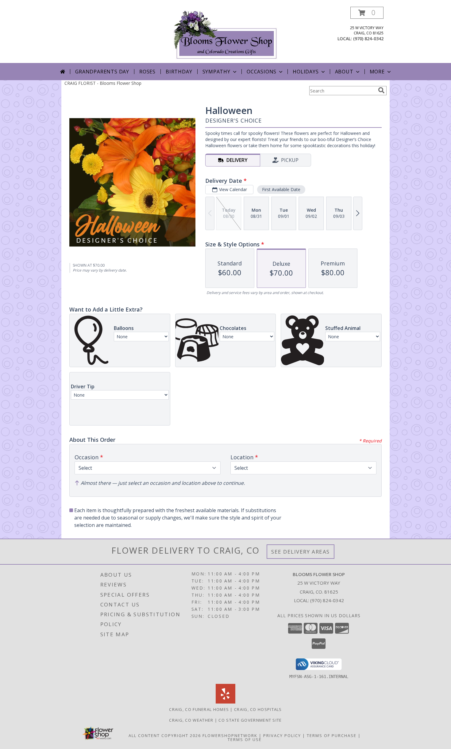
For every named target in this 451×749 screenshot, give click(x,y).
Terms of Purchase (332, 735)
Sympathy (216, 71)
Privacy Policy (282, 735)
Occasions (261, 71)
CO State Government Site (250, 720)
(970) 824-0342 (368, 38)
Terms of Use (245, 739)
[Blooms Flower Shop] (225, 35)
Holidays (305, 71)
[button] (367, 13)
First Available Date (281, 189)
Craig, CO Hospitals (258, 709)
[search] (381, 90)
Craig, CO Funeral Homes (199, 709)
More (377, 71)
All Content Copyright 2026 (165, 735)
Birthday (179, 71)
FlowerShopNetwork (229, 735)
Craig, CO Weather (191, 720)
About (344, 71)
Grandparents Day (102, 71)
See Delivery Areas (300, 551)
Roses (147, 71)
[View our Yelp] (225, 702)
